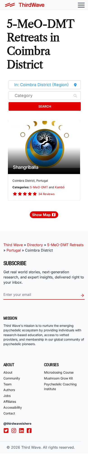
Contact (9, 413)
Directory (35, 245)
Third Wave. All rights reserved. (48, 447)
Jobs (7, 396)
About (7, 372)
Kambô (60, 187)
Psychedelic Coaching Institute (60, 386)
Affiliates (9, 401)
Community (11, 378)
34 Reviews (46, 194)
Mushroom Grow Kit (58, 378)
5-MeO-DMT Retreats (65, 245)
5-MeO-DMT (39, 187)
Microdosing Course (59, 372)
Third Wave (13, 245)
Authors (9, 390)
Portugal (14, 250)
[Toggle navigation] (81, 5)
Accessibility (12, 407)
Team (7, 384)
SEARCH (44, 106)
